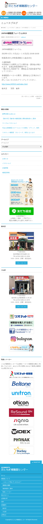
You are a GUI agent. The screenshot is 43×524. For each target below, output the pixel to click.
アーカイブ (5, 143)
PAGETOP (37, 462)
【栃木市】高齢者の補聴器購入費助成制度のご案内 (19, 118)
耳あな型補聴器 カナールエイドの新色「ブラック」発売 (20, 128)
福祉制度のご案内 (8, 488)
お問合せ (3, 515)
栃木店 (4, 508)
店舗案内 (3, 505)
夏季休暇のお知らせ (8, 114)
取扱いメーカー (7, 492)
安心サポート (5, 495)
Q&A (2, 501)
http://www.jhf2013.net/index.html (15, 84)
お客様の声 (4, 498)
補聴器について (5, 478)
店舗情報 (5, 168)
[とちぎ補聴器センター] (21, 5)
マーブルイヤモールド (9, 123)
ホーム (3, 475)
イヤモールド (6, 163)
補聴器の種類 (6, 485)
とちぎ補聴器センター (19, 519)
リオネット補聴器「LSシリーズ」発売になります (18, 132)
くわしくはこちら (21, 263)
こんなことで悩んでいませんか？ (12, 482)
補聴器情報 (6, 172)
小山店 (4, 511)
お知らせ (23, 37)
